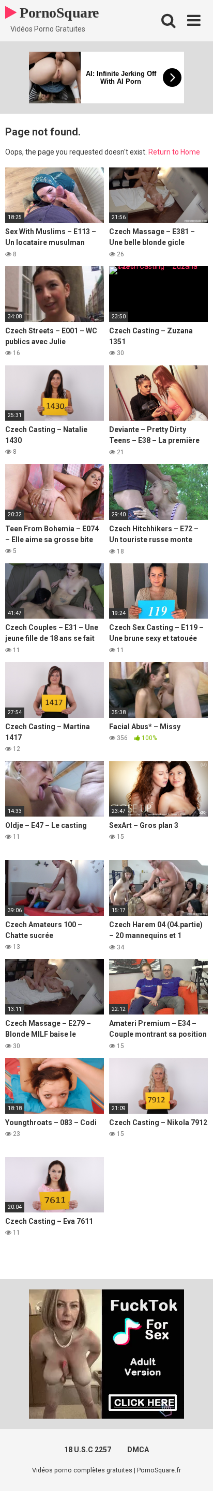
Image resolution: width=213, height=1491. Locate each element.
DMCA (138, 1450)
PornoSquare (58, 13)
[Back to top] (194, 1470)
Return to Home (174, 152)
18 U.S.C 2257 (87, 1450)
